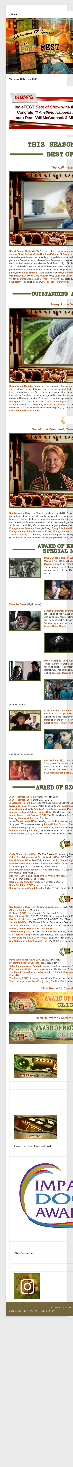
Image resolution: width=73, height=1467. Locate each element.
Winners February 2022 (23, 79)
